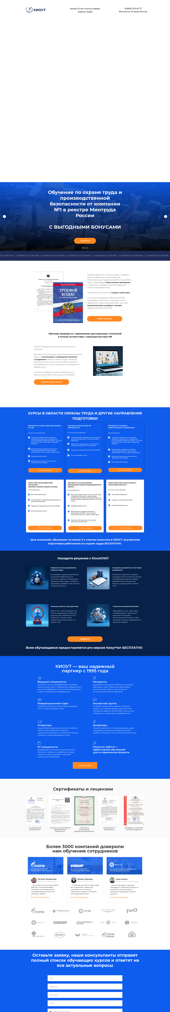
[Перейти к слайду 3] (86, 247)
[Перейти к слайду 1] (83, 247)
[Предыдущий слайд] (4, 216)
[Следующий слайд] (165, 216)
